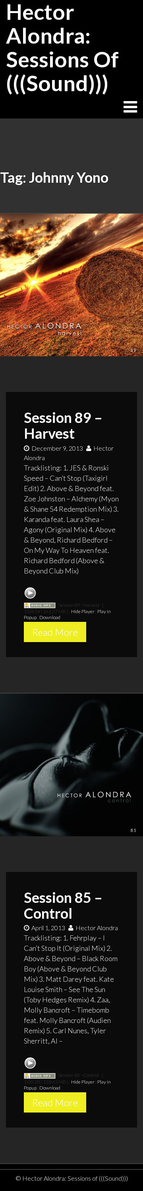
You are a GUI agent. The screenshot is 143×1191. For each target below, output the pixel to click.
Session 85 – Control (63, 905)
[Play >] (30, 593)
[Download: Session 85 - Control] (40, 1075)
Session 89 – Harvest (63, 425)
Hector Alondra (96, 927)
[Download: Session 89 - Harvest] (40, 605)
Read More (55, 632)
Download (49, 617)
